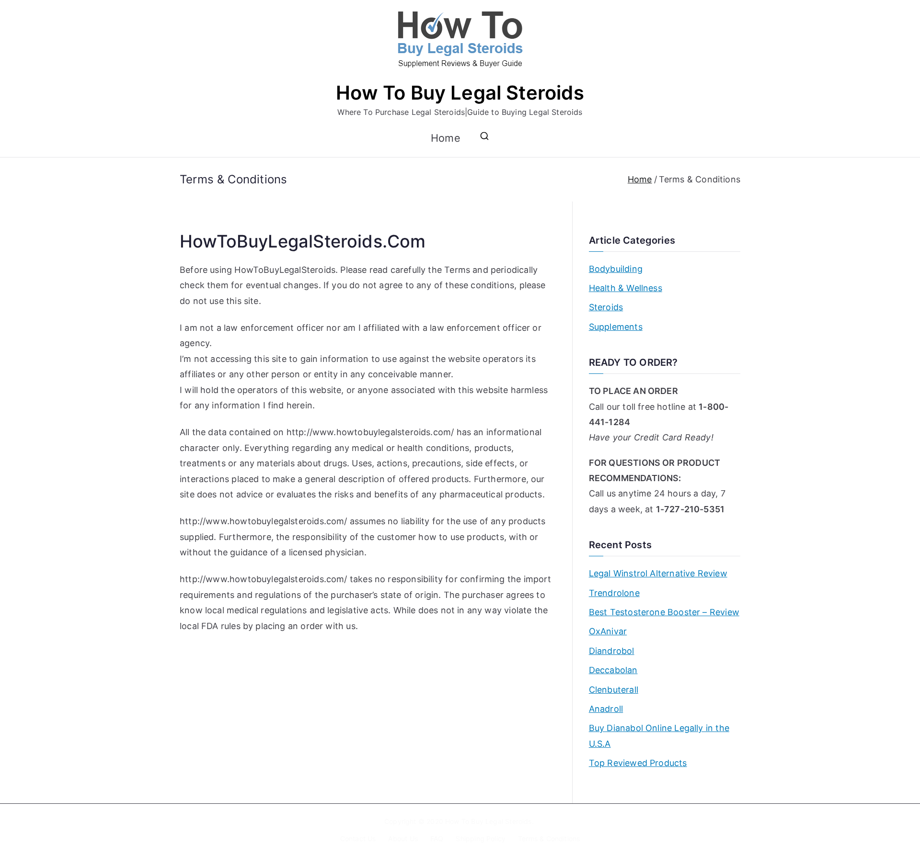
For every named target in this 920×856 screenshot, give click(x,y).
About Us (402, 838)
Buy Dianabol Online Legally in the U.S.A (659, 735)
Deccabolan (613, 670)
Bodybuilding (616, 269)
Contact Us (358, 838)
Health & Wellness (625, 288)
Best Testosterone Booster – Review (664, 612)
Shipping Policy (481, 838)
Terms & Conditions (549, 838)
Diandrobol (611, 651)
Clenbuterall (613, 690)
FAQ (437, 838)
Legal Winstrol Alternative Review (658, 573)
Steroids (606, 307)
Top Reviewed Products (638, 763)
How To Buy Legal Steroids (460, 92)
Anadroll (606, 709)
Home (445, 138)
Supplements (616, 327)
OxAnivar (608, 631)
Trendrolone (614, 593)
